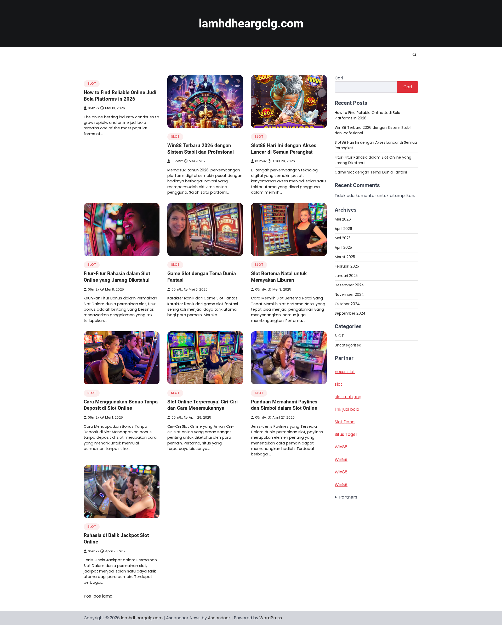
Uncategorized (348, 345)
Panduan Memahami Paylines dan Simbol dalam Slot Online (284, 405)
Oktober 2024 (347, 303)
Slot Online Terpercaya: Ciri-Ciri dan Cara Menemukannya (202, 405)
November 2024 (349, 294)
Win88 (341, 447)
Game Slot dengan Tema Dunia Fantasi (371, 172)
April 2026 (343, 228)
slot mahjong (348, 397)
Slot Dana (345, 422)
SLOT (91, 83)
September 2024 (350, 313)
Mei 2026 (343, 219)
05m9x (93, 108)
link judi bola (347, 409)
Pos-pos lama (98, 596)
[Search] (414, 55)
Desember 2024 (349, 284)
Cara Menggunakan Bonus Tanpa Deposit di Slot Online (121, 405)
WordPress (270, 618)
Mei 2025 (343, 237)
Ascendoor (219, 618)
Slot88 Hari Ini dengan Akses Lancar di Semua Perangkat (283, 148)
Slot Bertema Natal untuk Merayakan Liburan (279, 276)
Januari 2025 (346, 275)
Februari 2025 (347, 266)
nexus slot (345, 372)
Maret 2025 (345, 256)
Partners (348, 497)
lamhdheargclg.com (251, 23)
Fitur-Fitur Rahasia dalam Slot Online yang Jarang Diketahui (117, 276)
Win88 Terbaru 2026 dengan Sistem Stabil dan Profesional (200, 148)
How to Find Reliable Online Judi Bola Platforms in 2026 (120, 95)
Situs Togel (346, 434)
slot (338, 384)
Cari (339, 78)
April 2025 (343, 247)
